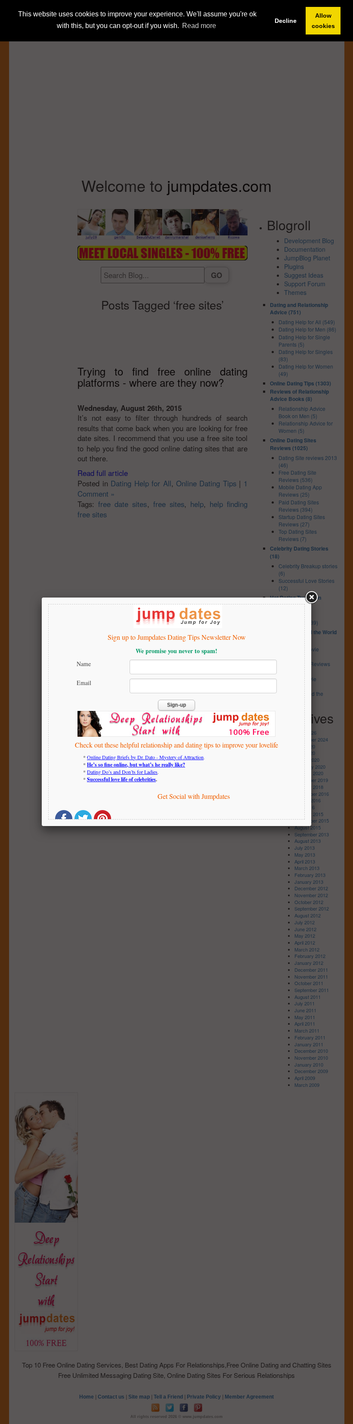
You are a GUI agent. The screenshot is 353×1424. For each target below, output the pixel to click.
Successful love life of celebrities (121, 779)
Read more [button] (199, 25)
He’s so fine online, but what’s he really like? (136, 764)
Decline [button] (286, 20)
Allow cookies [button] (323, 20)
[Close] (311, 597)
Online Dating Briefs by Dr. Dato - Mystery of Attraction (145, 757)
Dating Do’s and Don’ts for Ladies (122, 771)
